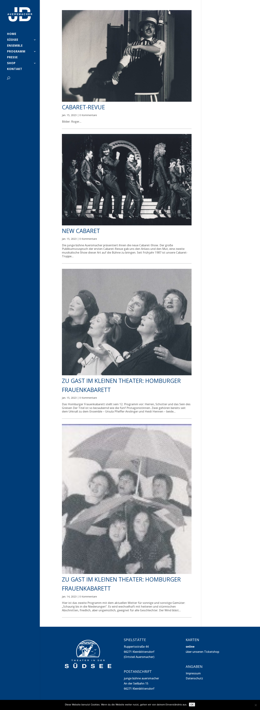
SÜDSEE (12, 40)
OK (192, 704)
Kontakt (14, 69)
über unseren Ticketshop (202, 652)
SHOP (11, 63)
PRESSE (12, 57)
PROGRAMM (16, 51)
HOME (11, 34)
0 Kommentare (88, 115)
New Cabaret (81, 231)
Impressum (193, 673)
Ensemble (15, 45)
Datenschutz (194, 678)
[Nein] (255, 705)
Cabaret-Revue (83, 107)
